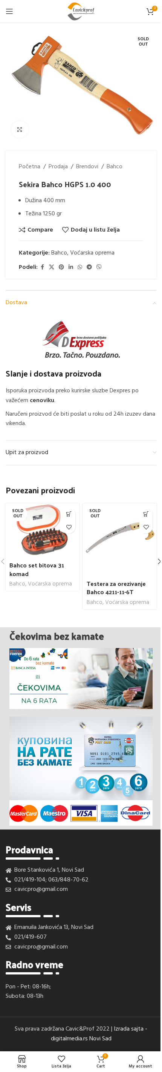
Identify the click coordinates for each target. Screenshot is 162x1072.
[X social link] (52, 267)
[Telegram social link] (89, 267)
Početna (29, 167)
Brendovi (87, 167)
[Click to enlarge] (19, 129)
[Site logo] (80, 11)
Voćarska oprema (92, 253)
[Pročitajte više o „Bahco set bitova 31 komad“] (68, 513)
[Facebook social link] (42, 267)
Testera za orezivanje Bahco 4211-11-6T (116, 587)
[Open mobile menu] (9, 11)
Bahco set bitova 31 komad (36, 569)
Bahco (114, 167)
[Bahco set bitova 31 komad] (42, 530)
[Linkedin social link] (70, 267)
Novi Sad (100, 1039)
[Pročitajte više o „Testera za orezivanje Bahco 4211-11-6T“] (146, 513)
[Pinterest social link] (61, 267)
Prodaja (58, 167)
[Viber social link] (99, 267)
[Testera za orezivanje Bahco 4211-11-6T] (119, 540)
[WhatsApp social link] (79, 267)
